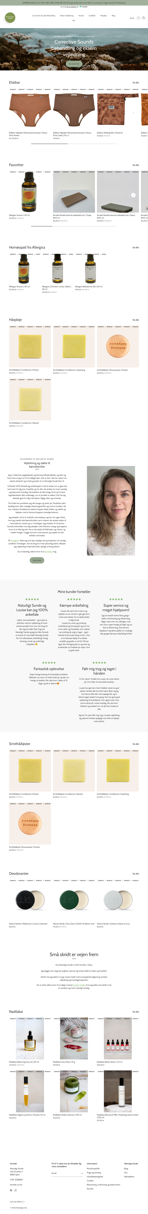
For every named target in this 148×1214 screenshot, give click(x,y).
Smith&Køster (19, 744)
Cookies (90, 1180)
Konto (132, 18)
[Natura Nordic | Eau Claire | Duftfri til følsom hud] (74, 900)
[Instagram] (15, 1190)
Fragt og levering (94, 1172)
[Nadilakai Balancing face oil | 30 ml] (30, 1038)
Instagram (15, 540)
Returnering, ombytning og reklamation (103, 1184)
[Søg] (138, 18)
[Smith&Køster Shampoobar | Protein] (118, 346)
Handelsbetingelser (95, 1176)
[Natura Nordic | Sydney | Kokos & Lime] (118, 900)
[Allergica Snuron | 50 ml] (30, 192)
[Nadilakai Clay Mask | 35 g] (74, 1038)
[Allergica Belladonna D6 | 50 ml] (90, 268)
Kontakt (90, 1188)
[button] (14, 112)
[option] (74, 49)
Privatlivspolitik (93, 1168)
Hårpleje (103, 15)
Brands (81, 15)
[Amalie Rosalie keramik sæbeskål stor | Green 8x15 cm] (118, 192)
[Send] (82, 1173)
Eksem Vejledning (67, 15)
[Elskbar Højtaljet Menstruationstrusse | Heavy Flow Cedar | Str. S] (74, 109)
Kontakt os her (16, 1184)
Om (73, 20)
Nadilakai (16, 1011)
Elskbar (14, 82)
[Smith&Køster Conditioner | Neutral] (30, 399)
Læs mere (37, 560)
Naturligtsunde (21, 1208)
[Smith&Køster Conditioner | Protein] (30, 346)
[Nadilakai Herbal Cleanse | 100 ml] (74, 1091)
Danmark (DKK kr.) (16, 1202)
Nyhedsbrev (129, 1176)
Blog (113, 15)
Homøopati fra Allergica (27, 247)
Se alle (136, 82)
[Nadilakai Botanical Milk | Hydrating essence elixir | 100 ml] (118, 1091)
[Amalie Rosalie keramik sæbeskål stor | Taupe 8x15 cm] (74, 192)
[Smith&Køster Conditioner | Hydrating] (74, 346)
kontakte (48, 551)
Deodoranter (18, 873)
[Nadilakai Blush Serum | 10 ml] (118, 1038)
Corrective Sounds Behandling (43, 15)
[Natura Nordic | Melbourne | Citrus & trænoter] (30, 900)
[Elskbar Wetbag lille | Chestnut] (118, 109)
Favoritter (16, 165)
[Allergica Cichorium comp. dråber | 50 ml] (57, 268)
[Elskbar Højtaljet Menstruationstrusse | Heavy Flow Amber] (30, 109)
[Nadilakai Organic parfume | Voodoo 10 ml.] (30, 1091)
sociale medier (79, 985)
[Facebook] (11, 1190)
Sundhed (92, 15)
